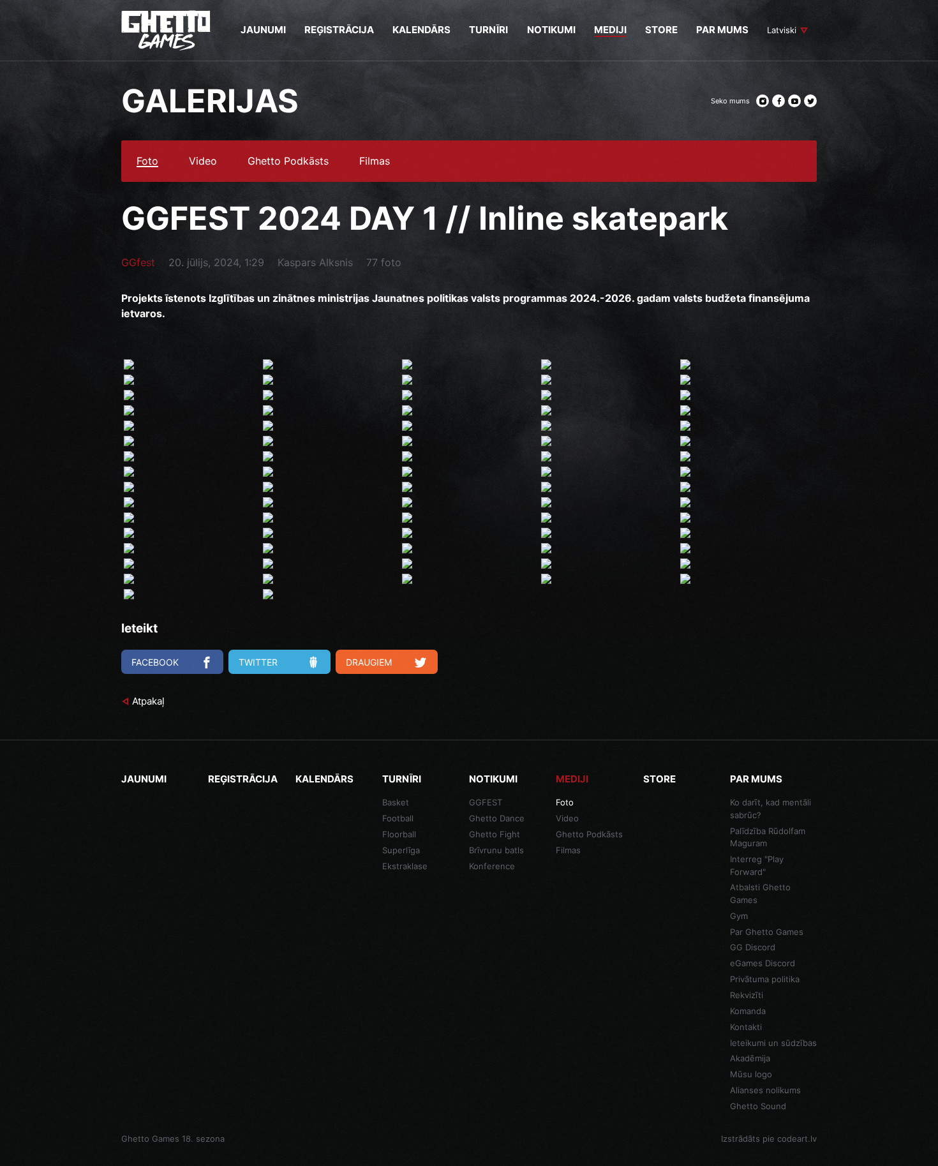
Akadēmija (750, 1058)
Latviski (781, 30)
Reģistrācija (243, 779)
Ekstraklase (405, 866)
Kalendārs (324, 779)
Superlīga (401, 850)
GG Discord (752, 947)
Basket (395, 802)
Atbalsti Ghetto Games (760, 893)
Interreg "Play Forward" (757, 865)
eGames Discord (762, 963)
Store (659, 779)
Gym (739, 916)
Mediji (572, 779)
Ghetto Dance (497, 818)
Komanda (748, 1011)
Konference (492, 866)
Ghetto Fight (494, 834)
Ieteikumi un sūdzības (773, 1043)
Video (203, 161)
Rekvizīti (746, 995)
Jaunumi (144, 779)
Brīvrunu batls (496, 850)
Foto (147, 161)
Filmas (374, 161)
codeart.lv (797, 1138)
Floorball (399, 834)
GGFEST (485, 802)
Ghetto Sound (758, 1106)
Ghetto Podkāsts (288, 161)
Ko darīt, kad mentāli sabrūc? (770, 808)
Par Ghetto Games (766, 932)
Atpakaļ (148, 701)
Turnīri (401, 779)
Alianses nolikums (765, 1090)
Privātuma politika (765, 979)
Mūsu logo (751, 1074)
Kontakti (746, 1027)
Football (397, 818)
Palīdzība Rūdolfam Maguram (767, 837)
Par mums (756, 779)
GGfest (138, 262)
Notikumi (493, 779)
